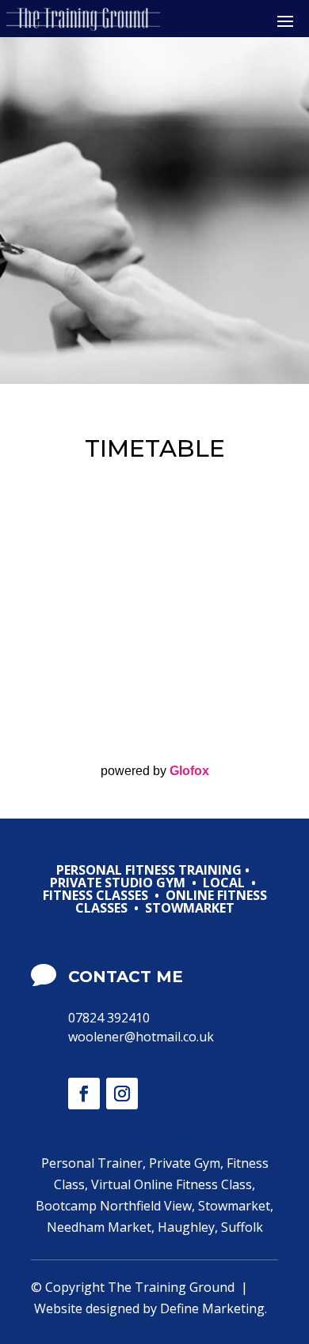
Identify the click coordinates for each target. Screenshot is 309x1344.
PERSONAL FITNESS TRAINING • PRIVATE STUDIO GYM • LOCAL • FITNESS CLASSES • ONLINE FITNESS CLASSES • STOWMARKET (155, 890)
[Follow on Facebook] (84, 1093)
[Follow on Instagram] (122, 1093)
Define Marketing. (213, 1308)
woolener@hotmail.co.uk (141, 1036)
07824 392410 (109, 1017)
